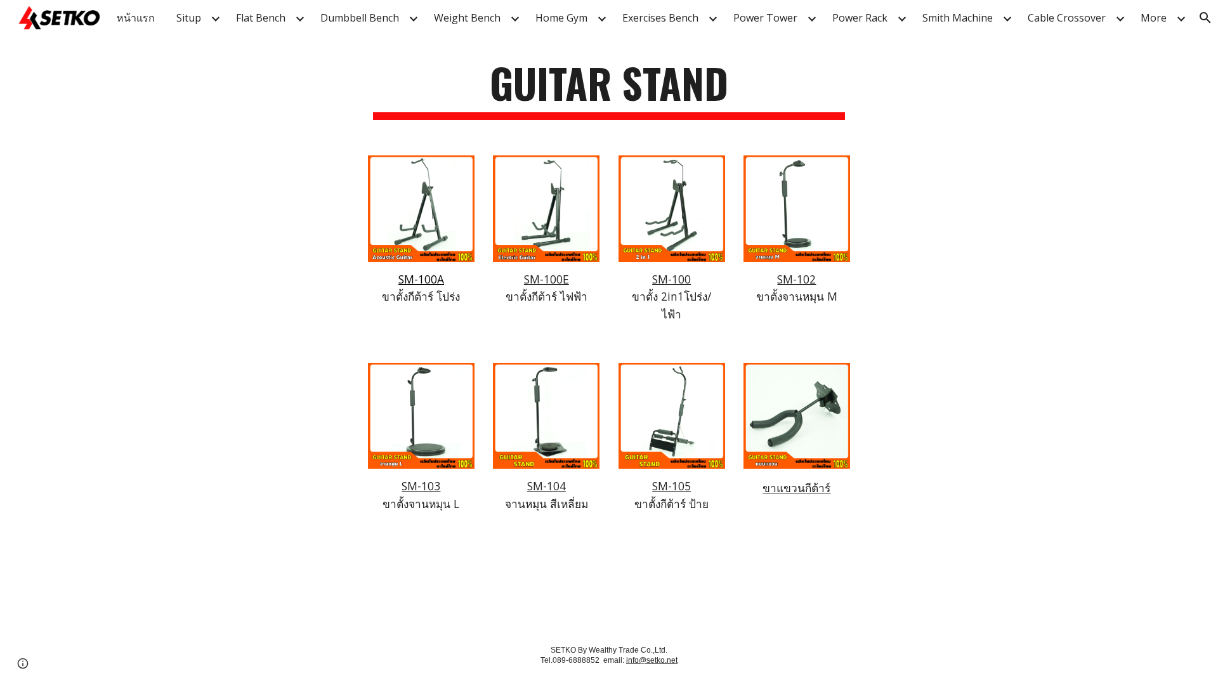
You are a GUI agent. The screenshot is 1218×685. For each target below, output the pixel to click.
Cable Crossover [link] (1067, 18)
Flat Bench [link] (260, 18)
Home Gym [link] (561, 18)
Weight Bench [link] (467, 18)
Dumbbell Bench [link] (359, 18)
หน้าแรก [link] (136, 18)
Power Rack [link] (859, 18)
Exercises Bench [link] (660, 18)
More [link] (1154, 18)
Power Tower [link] (765, 18)
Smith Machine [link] (957, 18)
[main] (609, 89)
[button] (23, 663)
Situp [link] (188, 18)
